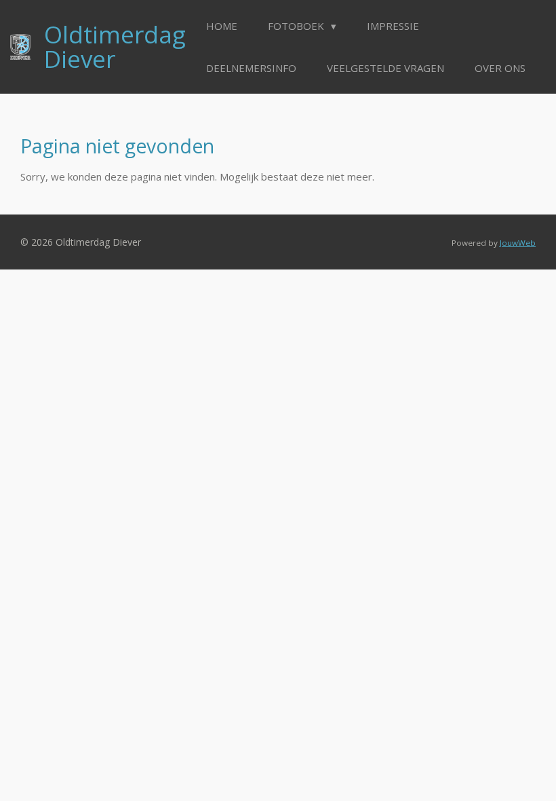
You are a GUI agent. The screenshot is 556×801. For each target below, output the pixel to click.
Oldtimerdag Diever (115, 46)
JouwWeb (518, 243)
